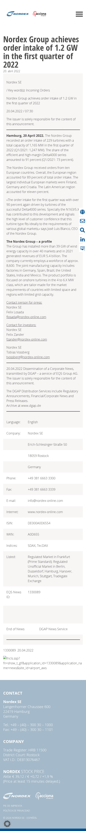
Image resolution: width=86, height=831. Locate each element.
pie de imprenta (12, 805)
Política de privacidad (16, 810)
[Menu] (79, 14)
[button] (7, 824)
